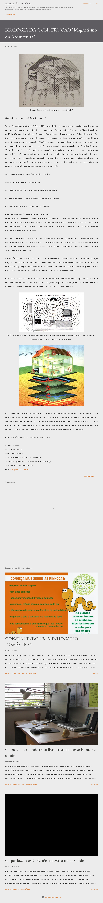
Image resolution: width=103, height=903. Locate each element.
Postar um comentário (27, 673)
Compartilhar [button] (89, 476)
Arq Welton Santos (20, 469)
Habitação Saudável (18, 3)
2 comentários (24, 889)
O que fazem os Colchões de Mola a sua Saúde (44, 860)
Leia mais (94, 673)
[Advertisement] (51, 550)
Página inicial (10, 14)
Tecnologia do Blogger (53, 897)
